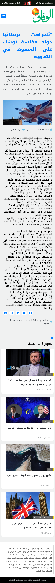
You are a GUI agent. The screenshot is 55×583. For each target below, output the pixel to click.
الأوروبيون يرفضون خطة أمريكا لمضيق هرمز (28, 476)
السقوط (28, 320)
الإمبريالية (37, 320)
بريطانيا (11, 320)
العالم (13, 129)
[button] (3, 16)
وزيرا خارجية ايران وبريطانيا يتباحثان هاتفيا (29, 428)
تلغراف (46, 320)
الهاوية (46, 323)
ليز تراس (19, 320)
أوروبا (20, 129)
